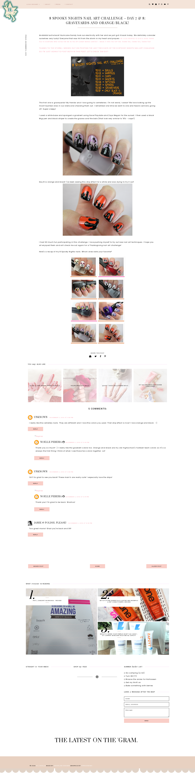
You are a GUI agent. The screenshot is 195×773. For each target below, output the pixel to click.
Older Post (157, 566)
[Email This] (90, 356)
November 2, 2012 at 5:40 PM (77, 442)
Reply (35, 429)
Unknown (40, 417)
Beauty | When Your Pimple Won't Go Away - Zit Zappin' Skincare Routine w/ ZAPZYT (119, 634)
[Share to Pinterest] (105, 356)
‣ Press (57, 4)
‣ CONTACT (68, 4)
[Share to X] (95, 356)
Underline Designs (62, 765)
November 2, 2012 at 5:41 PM (77, 496)
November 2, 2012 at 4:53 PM (61, 472)
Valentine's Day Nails (80, 385)
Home (97, 566)
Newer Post (38, 566)
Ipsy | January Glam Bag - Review (47, 600)
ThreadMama (86, 765)
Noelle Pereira (51, 442)
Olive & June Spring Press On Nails (45, 385)
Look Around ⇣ (33, 4)
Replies (39, 436)
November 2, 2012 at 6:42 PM (80, 523)
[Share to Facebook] (101, 356)
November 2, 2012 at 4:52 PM (61, 417)
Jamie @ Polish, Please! (50, 522)
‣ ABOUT (47, 4)
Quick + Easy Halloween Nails (115, 385)
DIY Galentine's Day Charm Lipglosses (150, 385)
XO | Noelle (41, 765)
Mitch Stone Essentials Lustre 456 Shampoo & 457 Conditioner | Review (119, 601)
